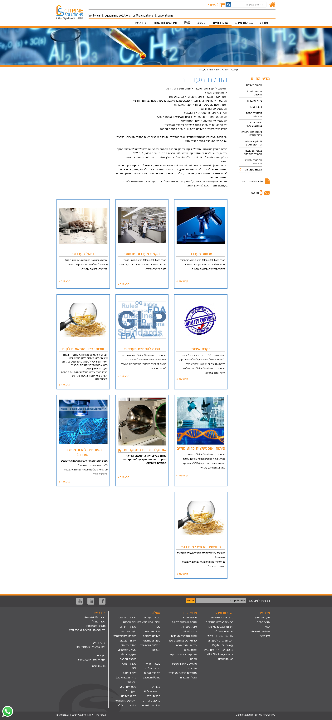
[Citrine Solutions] (72, 11)
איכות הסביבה (128, 640)
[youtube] (79, 601)
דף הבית (234, 69)
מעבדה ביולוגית (151, 636)
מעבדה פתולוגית (151, 640)
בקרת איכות (255, 107)
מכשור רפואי (153, 663)
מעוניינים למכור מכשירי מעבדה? (253, 152)
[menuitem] (250, 85)
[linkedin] (90, 601)
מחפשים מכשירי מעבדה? (253, 162)
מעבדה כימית (128, 631)
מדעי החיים (220, 23)
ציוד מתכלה (129, 622)
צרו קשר (140, 23)
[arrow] (325, 715)
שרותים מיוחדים (151, 705)
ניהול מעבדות (254, 100)
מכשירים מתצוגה (127, 617)
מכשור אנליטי (152, 668)
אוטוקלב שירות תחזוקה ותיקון (253, 143)
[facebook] (102, 601)
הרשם (190, 600)
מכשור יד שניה (128, 626)
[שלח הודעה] (6, 711)
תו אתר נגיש (98, 665)
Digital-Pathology (222, 645)
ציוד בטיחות (129, 673)
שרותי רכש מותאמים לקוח (254, 124)
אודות (264, 23)
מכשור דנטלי (129, 663)
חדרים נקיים (153, 696)
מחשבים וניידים (151, 700)
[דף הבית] (272, 5)
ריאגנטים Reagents (125, 700)
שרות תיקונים (152, 631)
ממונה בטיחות (128, 645)
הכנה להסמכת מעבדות (254, 114)
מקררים (156, 686)
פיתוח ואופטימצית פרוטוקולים (251, 133)
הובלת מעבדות (253, 169)
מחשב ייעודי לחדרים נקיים (218, 650)
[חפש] (228, 4)
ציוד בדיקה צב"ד (126, 705)
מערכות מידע (244, 23)
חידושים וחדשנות (165, 23)
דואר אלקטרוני (237, 600)
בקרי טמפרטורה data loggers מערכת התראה (127, 654)
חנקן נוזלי (130, 691)
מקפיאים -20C (128, 686)
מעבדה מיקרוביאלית (124, 636)
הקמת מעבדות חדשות (254, 93)
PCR (134, 668)
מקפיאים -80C (152, 691)
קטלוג (202, 23)
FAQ (187, 23)
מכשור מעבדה (254, 85)
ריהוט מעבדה (128, 696)
